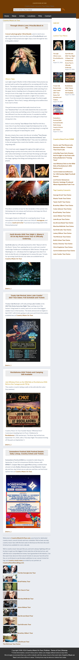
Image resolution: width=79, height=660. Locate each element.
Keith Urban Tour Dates (61, 240)
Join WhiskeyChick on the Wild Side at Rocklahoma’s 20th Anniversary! (64, 166)
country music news (16, 560)
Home (6, 16)
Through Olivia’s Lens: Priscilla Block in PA (26, 27)
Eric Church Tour (23, 590)
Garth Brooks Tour (24, 624)
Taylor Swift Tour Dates (61, 202)
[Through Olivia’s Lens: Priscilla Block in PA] (58, 45)
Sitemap (64, 650)
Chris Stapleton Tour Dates (63, 247)
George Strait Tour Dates (62, 195)
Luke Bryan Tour (23, 642)
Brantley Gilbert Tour (25, 633)
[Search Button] (63, 9)
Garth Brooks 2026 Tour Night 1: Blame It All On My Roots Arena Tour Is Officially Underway (27, 236)
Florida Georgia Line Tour (27, 573)
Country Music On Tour (13, 259)
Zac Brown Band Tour (25, 616)
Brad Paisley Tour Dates (61, 212)
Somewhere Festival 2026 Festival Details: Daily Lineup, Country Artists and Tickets (26, 453)
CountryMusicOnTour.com (20, 538)
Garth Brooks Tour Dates (62, 230)
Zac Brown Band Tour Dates (63, 223)
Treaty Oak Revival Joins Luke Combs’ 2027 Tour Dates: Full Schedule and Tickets (27, 297)
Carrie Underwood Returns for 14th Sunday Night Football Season (64, 174)
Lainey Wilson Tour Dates (62, 233)
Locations (31, 16)
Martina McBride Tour (26, 599)
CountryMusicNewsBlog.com (13, 563)
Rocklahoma (9, 435)
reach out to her (18, 223)
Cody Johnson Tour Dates (62, 209)
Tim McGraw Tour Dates (11, 644)
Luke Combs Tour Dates (61, 254)
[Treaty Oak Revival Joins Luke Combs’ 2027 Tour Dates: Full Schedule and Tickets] (58, 77)
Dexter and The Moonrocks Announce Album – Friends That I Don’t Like (63, 147)
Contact (48, 16)
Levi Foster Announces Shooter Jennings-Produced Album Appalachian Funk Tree (63, 182)
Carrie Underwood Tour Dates (64, 250)
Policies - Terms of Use (52, 650)
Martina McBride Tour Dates (63, 226)
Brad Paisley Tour (24, 581)
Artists (22, 16)
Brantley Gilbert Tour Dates (63, 205)
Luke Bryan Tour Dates (61, 219)
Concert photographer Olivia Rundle (18, 34)
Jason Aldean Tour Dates (62, 216)
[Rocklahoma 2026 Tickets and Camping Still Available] (70, 77)
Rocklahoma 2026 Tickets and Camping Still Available (26, 373)
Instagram (40, 220)
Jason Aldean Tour (24, 607)
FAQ (40, 16)
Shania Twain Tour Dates (62, 198)
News (14, 16)
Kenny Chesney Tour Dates (62, 244)
